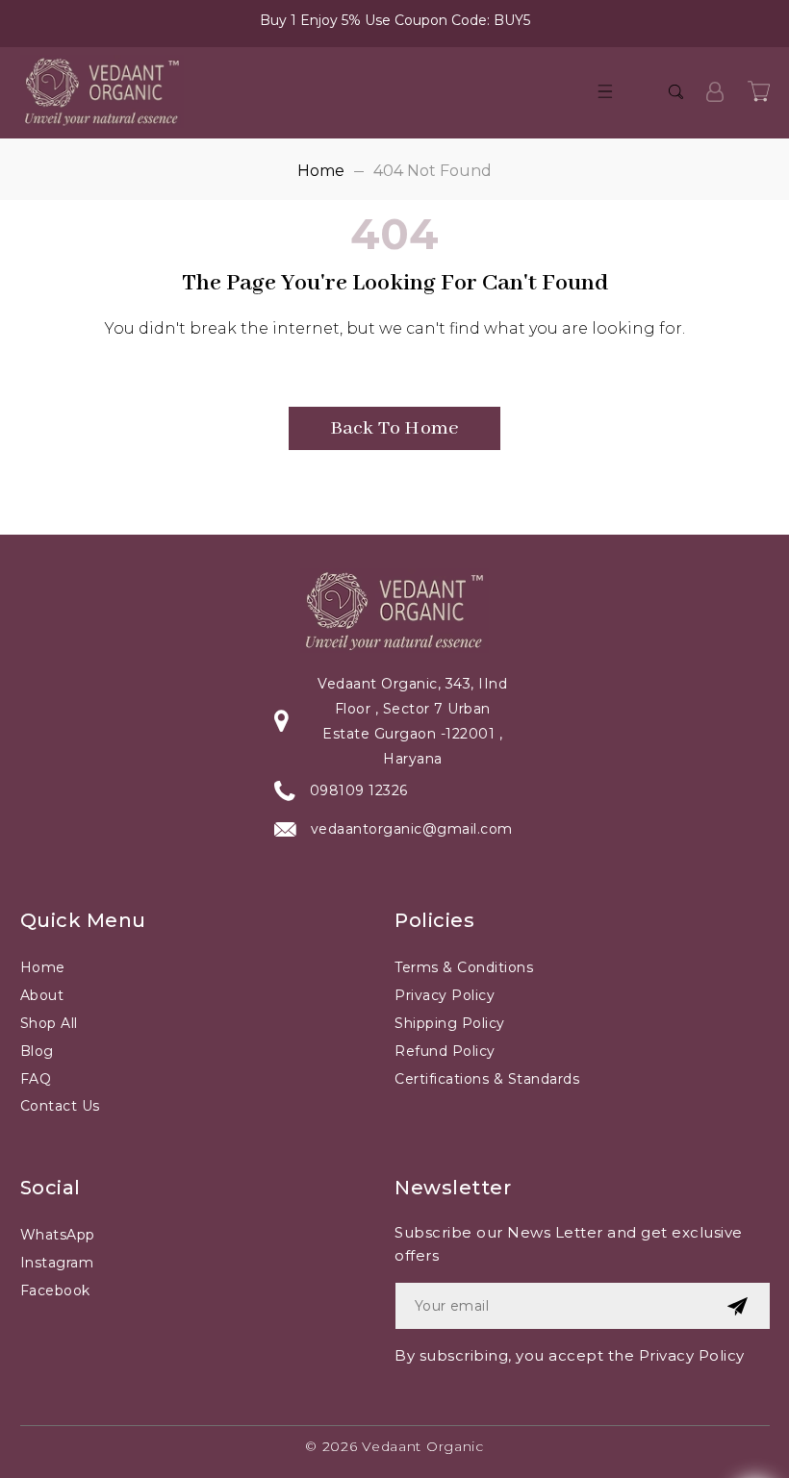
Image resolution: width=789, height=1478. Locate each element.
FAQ (36, 1079)
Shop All (49, 1023)
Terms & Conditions (463, 967)
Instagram (57, 1262)
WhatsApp (57, 1234)
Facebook (55, 1290)
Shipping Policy (449, 1023)
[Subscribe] (737, 1306)
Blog (37, 1051)
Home (320, 171)
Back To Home (394, 428)
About (42, 995)
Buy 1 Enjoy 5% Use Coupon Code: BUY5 (395, 20)
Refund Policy (445, 1051)
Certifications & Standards (486, 1079)
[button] (606, 92)
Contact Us (60, 1106)
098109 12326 (359, 790)
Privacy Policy (444, 995)
